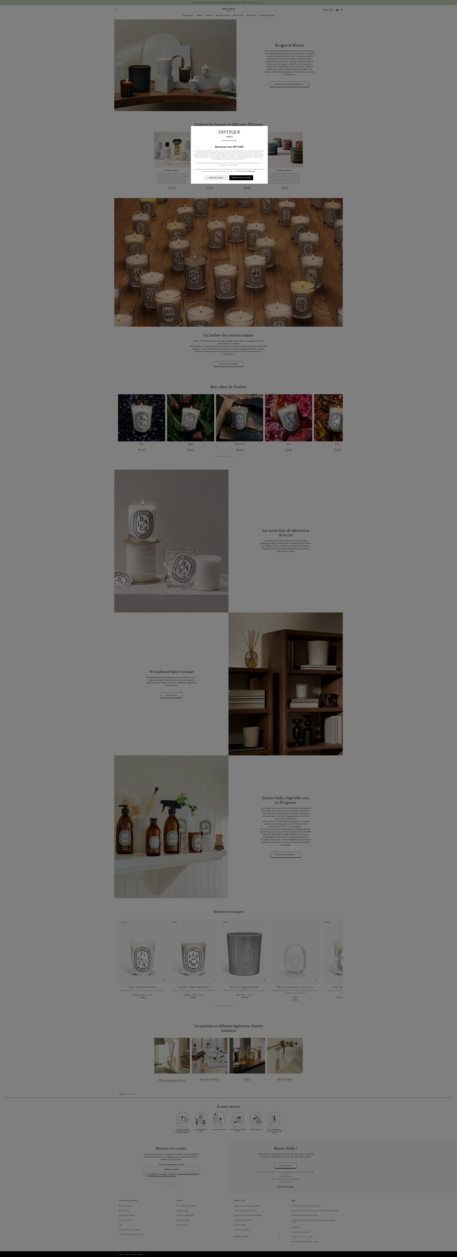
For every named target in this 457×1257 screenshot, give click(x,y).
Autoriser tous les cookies (241, 177)
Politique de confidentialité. (246, 171)
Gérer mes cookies (216, 177)
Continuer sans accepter (229, 140)
